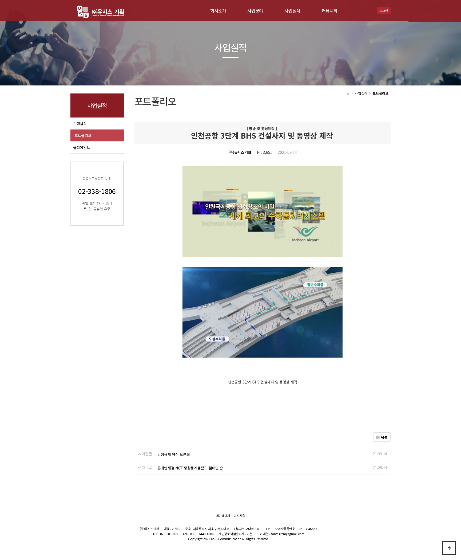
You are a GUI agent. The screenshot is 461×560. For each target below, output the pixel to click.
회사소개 (218, 10)
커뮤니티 (329, 10)
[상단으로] (449, 548)
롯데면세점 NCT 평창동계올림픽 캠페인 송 (190, 468)
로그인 (383, 10)
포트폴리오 (83, 135)
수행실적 (80, 123)
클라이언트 (81, 147)
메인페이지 (223, 515)
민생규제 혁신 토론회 (173, 454)
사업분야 (255, 10)
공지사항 (239, 515)
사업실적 (292, 10)
